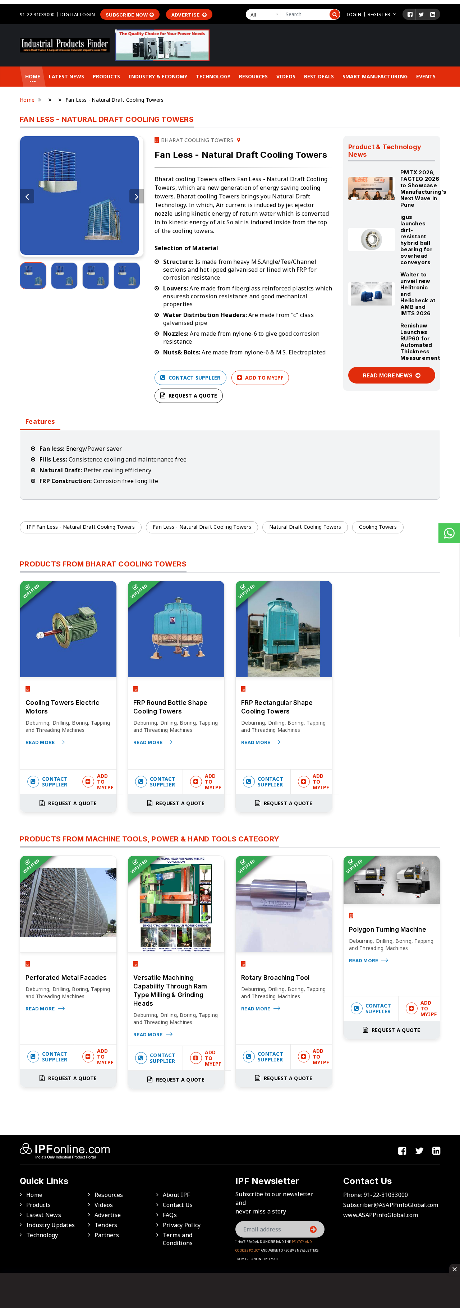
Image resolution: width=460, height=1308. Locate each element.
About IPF (176, 1195)
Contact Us (178, 1205)
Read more (41, 742)
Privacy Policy (182, 1225)
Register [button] (379, 14)
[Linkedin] (432, 14)
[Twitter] (421, 14)
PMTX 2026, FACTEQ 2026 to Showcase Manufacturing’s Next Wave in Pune (423, 188)
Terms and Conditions (178, 1239)
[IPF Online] (65, 45)
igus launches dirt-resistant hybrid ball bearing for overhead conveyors (416, 240)
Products (106, 76)
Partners (107, 1235)
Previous (27, 196)
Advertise (186, 15)
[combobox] (265, 14)
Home (32, 76)
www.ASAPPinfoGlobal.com (380, 1215)
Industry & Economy (158, 76)
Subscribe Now (127, 15)
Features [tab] (40, 421)
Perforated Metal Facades (66, 977)
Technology (213, 76)
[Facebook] (410, 14)
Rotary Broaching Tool (275, 977)
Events (426, 76)
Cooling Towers (378, 526)
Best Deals (319, 76)
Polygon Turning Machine (387, 929)
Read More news (388, 375)
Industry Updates (50, 1225)
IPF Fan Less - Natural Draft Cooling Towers (81, 526)
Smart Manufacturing (375, 76)
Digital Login (77, 14)
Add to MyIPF (263, 377)
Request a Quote (192, 395)
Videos (285, 76)
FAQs (170, 1215)
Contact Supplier (193, 377)
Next (136, 196)
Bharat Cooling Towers (196, 139)
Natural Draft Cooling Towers (305, 526)
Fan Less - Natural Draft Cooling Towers (202, 526)
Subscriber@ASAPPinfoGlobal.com (390, 1205)
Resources (253, 76)
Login (354, 14)
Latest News (66, 76)
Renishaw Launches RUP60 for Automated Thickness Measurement (420, 341)
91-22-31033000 (37, 14)
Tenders (106, 1225)
